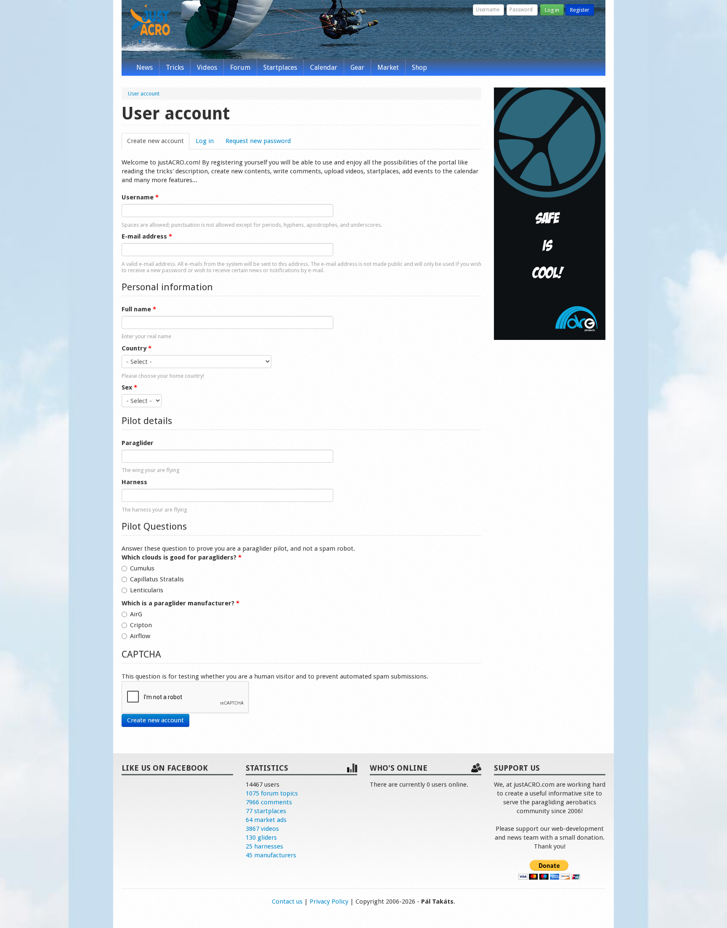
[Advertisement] (549, 474)
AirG (136, 614)
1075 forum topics (272, 793)
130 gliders (261, 837)
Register (579, 10)
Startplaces (280, 68)
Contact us (287, 901)
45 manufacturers (271, 855)
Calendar (323, 68)
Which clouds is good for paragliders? (181, 557)
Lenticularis (146, 590)
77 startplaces (266, 811)
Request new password (258, 141)
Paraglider (138, 443)
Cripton (141, 625)
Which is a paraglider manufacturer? (180, 603)
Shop (419, 68)
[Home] (150, 24)
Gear (357, 68)
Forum (240, 68)
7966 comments (269, 802)
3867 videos (262, 829)
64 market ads (266, 820)
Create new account (158, 141)
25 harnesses (264, 846)
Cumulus (142, 568)
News (144, 68)
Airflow (140, 636)
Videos (207, 68)
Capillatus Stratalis (157, 579)
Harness (134, 482)
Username (140, 197)
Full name (139, 309)
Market (388, 68)
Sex (129, 387)
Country (136, 348)
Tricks (175, 68)
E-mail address (147, 236)
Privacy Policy (329, 901)
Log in (552, 10)
